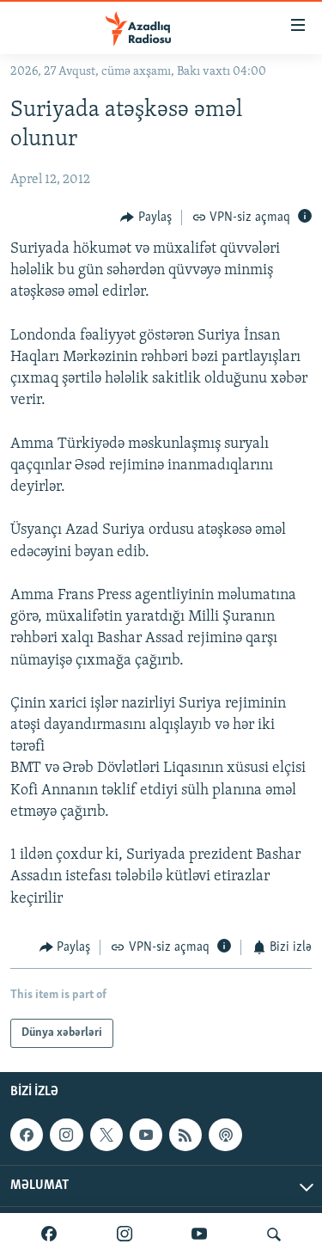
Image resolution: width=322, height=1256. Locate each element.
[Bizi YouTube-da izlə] (199, 1234)
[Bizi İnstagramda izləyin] (124, 1234)
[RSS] (185, 1134)
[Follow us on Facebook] (26, 1134)
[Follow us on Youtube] (146, 1134)
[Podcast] (225, 1134)
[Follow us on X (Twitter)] (106, 1134)
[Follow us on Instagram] (66, 1134)
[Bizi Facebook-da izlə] (49, 1234)
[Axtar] (274, 1234)
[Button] (146, 217)
